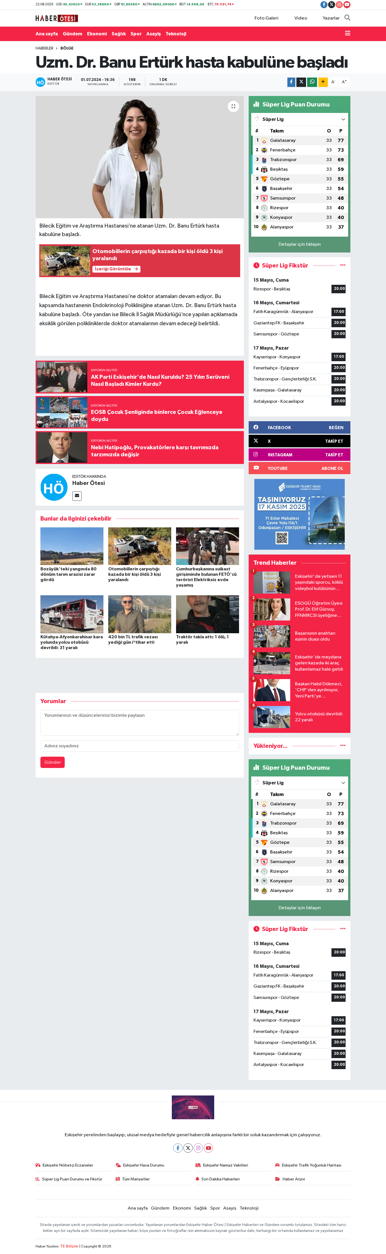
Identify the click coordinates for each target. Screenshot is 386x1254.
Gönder (52, 762)
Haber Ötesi (88, 483)
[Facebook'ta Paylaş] (291, 82)
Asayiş (153, 33)
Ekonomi (97, 33)
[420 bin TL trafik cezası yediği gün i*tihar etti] (139, 614)
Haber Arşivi (294, 1179)
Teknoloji (176, 33)
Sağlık (119, 33)
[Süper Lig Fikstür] (343, 265)
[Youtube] (208, 1148)
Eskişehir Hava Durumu (143, 1165)
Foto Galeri (266, 18)
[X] (188, 1148)
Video (300, 18)
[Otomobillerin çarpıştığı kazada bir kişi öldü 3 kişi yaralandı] (139, 546)
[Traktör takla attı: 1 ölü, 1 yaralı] (207, 614)
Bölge (66, 48)
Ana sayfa (47, 33)
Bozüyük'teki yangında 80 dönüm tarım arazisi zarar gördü (68, 574)
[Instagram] (198, 1148)
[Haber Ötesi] (54, 487)
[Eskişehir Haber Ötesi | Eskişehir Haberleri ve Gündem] (57, 18)
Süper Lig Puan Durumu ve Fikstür (72, 1179)
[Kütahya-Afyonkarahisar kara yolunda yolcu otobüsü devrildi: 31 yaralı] (71, 614)
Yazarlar (331, 18)
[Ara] (347, 18)
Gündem (72, 33)
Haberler (44, 48)
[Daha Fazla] (323, 82)
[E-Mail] (77, 496)
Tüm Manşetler (136, 1179)
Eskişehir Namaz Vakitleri (225, 1165)
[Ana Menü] (347, 34)
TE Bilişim (69, 1246)
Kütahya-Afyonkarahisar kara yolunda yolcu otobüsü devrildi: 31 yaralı (71, 642)
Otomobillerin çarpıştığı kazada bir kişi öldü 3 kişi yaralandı (134, 574)
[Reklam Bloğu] (299, 514)
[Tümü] (343, 746)
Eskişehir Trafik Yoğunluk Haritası (311, 1165)
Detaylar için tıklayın (300, 244)
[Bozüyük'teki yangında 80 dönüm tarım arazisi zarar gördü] (71, 546)
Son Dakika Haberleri (220, 1179)
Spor (136, 33)
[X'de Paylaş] (301, 82)
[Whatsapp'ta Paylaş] (312, 82)
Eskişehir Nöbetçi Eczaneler (68, 1165)
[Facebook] (178, 1148)
